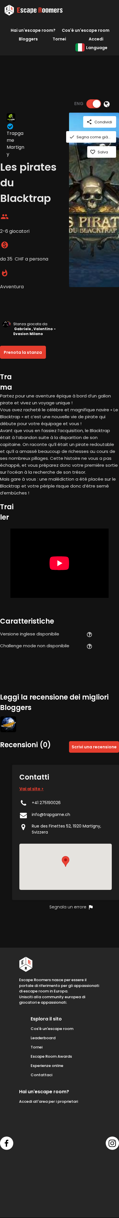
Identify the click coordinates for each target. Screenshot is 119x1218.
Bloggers (28, 39)
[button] (66, 861)
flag (91, 907)
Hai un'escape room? (33, 30)
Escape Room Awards (51, 1056)
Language (96, 48)
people (5, 217)
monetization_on (5, 245)
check (72, 137)
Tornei (59, 39)
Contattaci (41, 1075)
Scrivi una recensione (94, 747)
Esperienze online (47, 1065)
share (89, 122)
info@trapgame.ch (51, 814)
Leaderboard (43, 1038)
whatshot (5, 273)
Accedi (96, 39)
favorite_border (93, 152)
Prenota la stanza (23, 352)
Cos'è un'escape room (85, 30)
